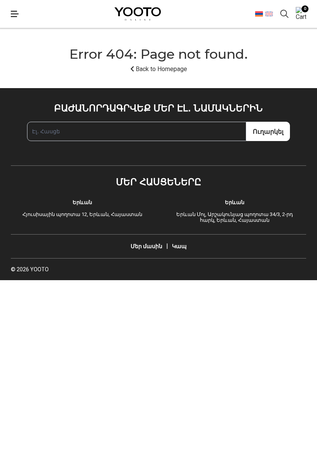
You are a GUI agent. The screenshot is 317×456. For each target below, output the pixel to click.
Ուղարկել (268, 131)
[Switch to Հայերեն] (258, 13)
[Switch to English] (269, 14)
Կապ (179, 246)
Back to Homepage (160, 69)
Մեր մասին (146, 246)
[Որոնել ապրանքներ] (284, 13)
